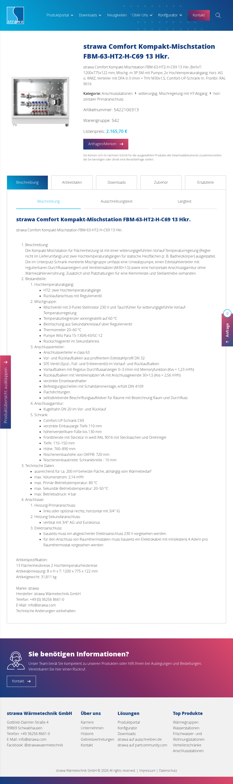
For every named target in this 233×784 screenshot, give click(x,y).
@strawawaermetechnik (43, 745)
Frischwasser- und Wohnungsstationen (189, 736)
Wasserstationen (186, 728)
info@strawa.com (32, 739)
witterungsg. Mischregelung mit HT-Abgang (173, 93)
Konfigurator (168, 15)
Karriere (87, 722)
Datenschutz (168, 770)
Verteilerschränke (187, 745)
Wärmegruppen (185, 722)
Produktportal (58, 15)
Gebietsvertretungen (97, 739)
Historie (87, 733)
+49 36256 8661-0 (35, 733)
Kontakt (87, 745)
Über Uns (140, 15)
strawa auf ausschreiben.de (140, 739)
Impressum (147, 770)
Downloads (88, 15)
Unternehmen (92, 728)
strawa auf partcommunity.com (142, 745)
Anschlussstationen (117, 93)
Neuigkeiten (117, 15)
